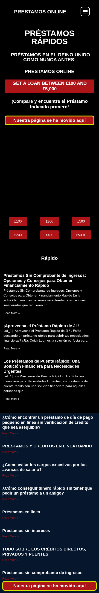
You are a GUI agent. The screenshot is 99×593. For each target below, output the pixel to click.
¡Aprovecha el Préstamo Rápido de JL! (41, 326)
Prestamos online (49, 71)
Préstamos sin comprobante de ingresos (42, 572)
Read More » (11, 313)
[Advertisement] (49, 171)
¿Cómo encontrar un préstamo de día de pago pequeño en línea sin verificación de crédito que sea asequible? (47, 422)
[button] (85, 11)
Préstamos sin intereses (26, 530)
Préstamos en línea (21, 512)
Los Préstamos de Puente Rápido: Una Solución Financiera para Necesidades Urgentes (41, 366)
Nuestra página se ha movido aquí (49, 120)
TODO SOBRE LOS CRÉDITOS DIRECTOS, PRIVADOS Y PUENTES (44, 551)
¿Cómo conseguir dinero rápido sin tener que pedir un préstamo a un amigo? (47, 491)
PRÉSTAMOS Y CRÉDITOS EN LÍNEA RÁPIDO (47, 446)
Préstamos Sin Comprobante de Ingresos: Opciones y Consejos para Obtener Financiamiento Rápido (44, 280)
